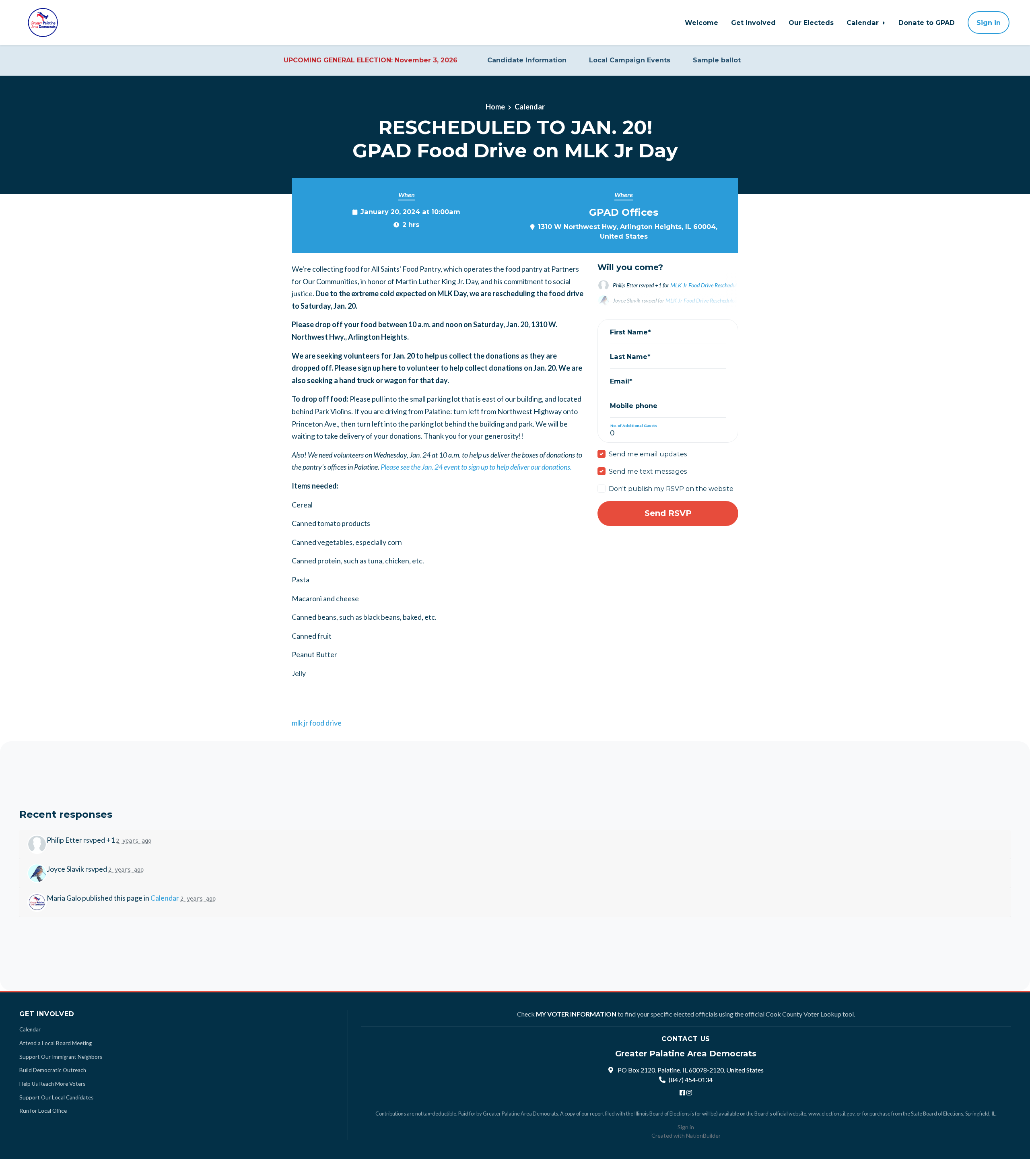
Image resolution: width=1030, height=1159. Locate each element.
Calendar (864, 23)
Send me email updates (648, 454)
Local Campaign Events (629, 60)
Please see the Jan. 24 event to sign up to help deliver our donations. (476, 466)
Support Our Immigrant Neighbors (60, 1057)
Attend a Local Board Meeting (55, 1043)
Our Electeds (811, 23)
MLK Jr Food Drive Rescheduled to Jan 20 (717, 285)
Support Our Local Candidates (56, 1097)
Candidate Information (526, 60)
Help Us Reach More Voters (52, 1084)
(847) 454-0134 (691, 1079)
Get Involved (753, 23)
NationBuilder (703, 1135)
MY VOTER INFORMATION (576, 1014)
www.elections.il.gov (831, 1113)
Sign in (988, 23)
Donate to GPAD (926, 23)
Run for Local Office (43, 1110)
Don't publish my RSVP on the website (671, 489)
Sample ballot (717, 60)
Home (495, 106)
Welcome (701, 23)
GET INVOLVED (46, 1014)
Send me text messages (648, 471)
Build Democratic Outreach (52, 1070)
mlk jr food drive (317, 722)
